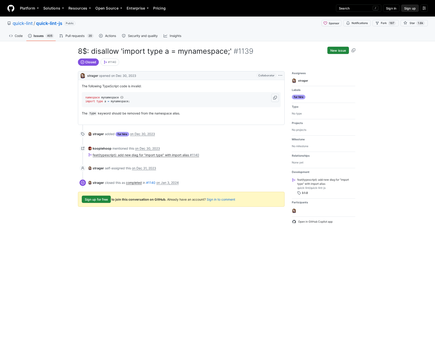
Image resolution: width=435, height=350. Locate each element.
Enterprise (136, 8)
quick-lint (23, 23)
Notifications (360, 23)
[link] (110, 62)
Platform (27, 8)
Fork (387, 23)
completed (134, 183)
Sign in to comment (221, 199)
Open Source (106, 8)
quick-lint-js (49, 23)
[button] (275, 98)
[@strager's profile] (82, 75)
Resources (77, 8)
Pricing (159, 8)
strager (92, 76)
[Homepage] (10, 8)
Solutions (51, 8)
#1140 (150, 183)
